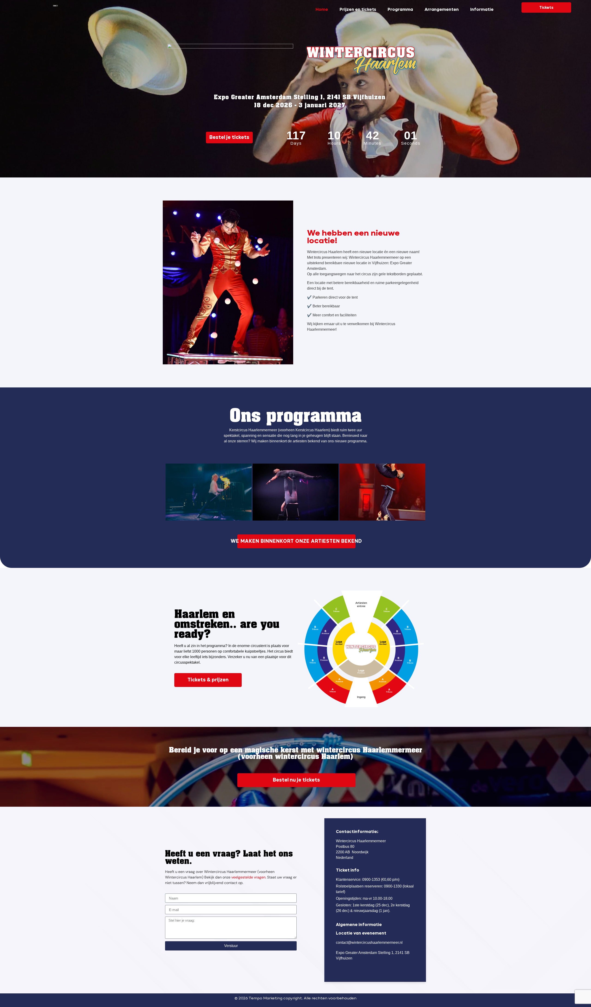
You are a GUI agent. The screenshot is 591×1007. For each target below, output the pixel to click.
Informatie (482, 10)
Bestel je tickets (229, 137)
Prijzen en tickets (358, 10)
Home (322, 10)
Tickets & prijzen (208, 680)
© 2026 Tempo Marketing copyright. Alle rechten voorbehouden (295, 998)
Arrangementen (442, 10)
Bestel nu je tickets (296, 780)
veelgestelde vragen (248, 877)
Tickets (546, 7)
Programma (400, 10)
